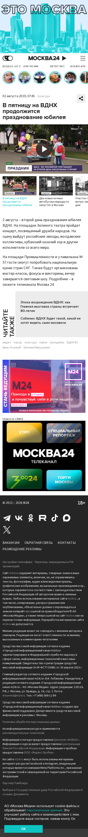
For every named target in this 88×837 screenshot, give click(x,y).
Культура (44, 96)
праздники (57, 342)
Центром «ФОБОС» (66, 740)
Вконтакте (19, 518)
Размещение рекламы (22, 549)
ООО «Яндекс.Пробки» (39, 752)
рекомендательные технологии (23, 733)
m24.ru (13, 573)
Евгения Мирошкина (37, 347)
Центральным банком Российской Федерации (41, 746)
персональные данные (44, 810)
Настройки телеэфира (17, 562)
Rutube (42, 518)
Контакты (67, 542)
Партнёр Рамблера (15, 783)
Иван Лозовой (12, 347)
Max (66, 518)
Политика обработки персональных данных (31, 722)
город (18, 342)
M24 (26, 502)
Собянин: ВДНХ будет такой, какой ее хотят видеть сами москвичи (51, 320)
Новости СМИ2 (13, 419)
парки (43, 342)
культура (31, 342)
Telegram (7, 518)
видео (7, 342)
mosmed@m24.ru (14, 695)
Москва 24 (44, 58)
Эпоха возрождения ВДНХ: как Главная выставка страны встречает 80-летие (50, 306)
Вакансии (11, 542)
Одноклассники (30, 518)
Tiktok (54, 518)
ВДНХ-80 (72, 342)
